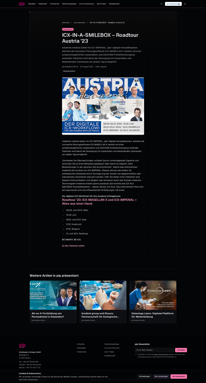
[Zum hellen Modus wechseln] (185, 4)
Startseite (66, 22)
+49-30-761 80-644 (31, 362)
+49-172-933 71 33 (33, 367)
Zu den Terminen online (73, 245)
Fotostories (54, 4)
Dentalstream (114, 4)
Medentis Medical (69, 71)
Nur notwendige (161, 376)
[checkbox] (136, 354)
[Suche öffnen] (161, 4)
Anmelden (181, 350)
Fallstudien (42, 4)
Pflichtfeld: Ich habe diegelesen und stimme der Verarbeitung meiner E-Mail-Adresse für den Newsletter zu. (161, 355)
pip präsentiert (80, 22)
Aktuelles (32, 4)
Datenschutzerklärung (161, 354)
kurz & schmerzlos (86, 4)
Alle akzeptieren (178, 376)
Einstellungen (144, 376)
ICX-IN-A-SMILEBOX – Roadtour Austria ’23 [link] (107, 22)
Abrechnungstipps (69, 4)
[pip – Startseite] (22, 4)
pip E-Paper (101, 4)
